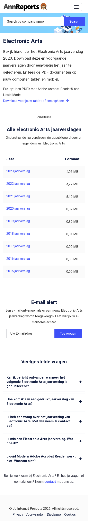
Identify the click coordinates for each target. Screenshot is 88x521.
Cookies (70, 514)
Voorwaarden (35, 514)
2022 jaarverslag (18, 184)
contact (50, 482)
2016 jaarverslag (18, 259)
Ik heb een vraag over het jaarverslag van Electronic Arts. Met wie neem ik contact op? (39, 421)
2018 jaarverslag (18, 234)
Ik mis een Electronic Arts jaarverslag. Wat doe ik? (40, 441)
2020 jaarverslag (18, 208)
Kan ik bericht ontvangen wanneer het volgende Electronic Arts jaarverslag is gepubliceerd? (37, 381)
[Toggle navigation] (76, 7)
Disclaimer (54, 514)
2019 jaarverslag (18, 221)
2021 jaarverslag (18, 196)
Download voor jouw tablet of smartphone (34, 101)
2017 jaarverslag (18, 246)
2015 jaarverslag (18, 271)
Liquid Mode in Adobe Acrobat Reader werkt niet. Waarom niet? (41, 458)
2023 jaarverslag (18, 171)
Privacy (17, 514)
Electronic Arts (43, 476)
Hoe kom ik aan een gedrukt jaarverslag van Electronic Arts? (40, 401)
